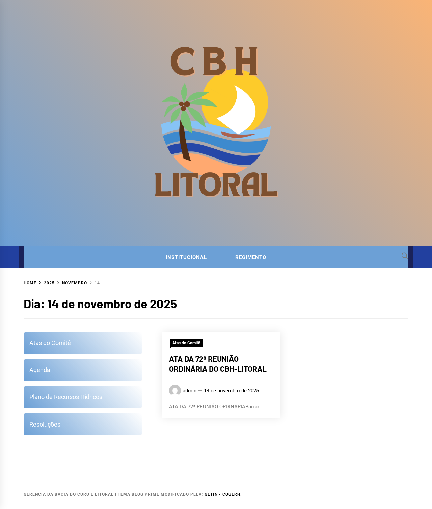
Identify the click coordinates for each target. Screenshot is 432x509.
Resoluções (44, 424)
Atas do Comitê (186, 343)
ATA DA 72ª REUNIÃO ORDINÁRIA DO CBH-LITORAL (218, 363)
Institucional (186, 257)
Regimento (250, 257)
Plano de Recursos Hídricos (65, 397)
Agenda (39, 369)
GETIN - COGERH (222, 494)
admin (189, 390)
